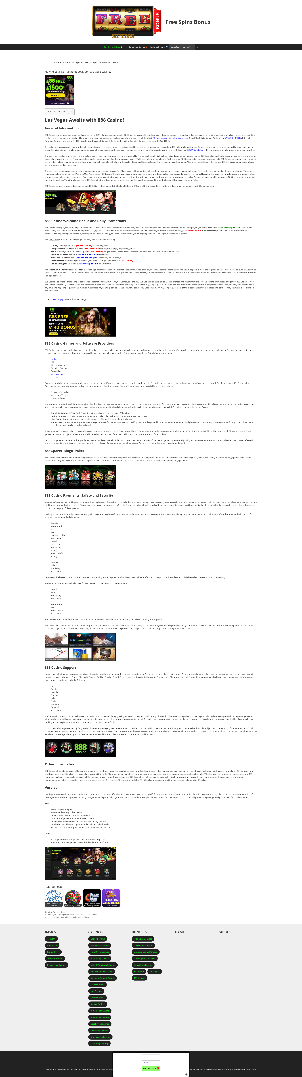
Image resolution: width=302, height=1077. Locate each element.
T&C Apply (58, 299)
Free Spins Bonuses (143, 938)
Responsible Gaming (56, 965)
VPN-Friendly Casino (100, 1010)
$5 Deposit (155, 971)
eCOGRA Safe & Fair (194, 150)
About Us (51, 938)
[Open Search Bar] (197, 47)
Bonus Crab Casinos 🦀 (138, 47)
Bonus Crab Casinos (143, 965)
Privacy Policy (53, 951)
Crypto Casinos (97, 997)
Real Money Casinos (100, 958)
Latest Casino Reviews (56, 912)
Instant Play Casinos (100, 1017)
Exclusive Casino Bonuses (145, 951)
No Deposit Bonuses (143, 945)
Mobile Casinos (97, 984)
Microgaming (57, 374)
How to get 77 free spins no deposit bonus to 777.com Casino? (72, 915)
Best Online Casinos (100, 945)
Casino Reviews (98, 938)
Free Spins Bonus (187, 21)
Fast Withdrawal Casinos (102, 971)
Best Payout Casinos (100, 1023)
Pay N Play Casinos (99, 1030)
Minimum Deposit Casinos (103, 978)
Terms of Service (55, 958)
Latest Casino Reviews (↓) (181, 47)
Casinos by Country (99, 1043)
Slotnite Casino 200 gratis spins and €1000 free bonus (69, 917)
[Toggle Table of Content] (69, 112)
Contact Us (52, 945)
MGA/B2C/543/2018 (232, 138)
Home (65, 62)
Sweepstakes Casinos (100, 1037)
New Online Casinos (100, 951)
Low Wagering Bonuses (144, 958)
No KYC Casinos (98, 1004)
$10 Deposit (139, 978)
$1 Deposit (139, 971)
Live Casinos (96, 991)
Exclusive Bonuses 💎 (159, 47)
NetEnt (54, 359)
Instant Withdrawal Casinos (103, 965)
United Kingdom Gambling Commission (171, 138)
